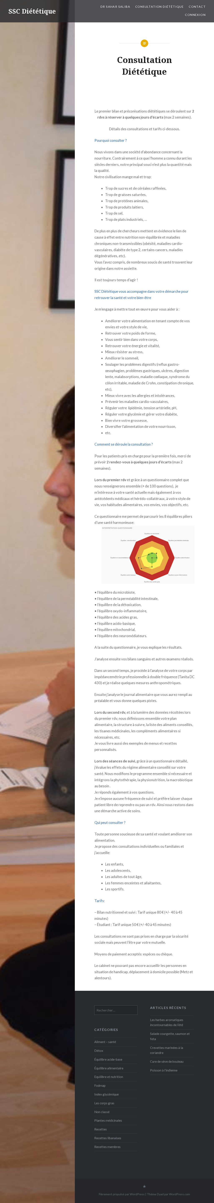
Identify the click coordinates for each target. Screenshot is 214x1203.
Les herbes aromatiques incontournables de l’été (166, 1022)
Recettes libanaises (107, 1138)
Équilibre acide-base (108, 1059)
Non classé (102, 1112)
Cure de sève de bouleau (166, 1061)
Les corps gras (104, 1103)
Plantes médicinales (108, 1120)
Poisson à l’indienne (163, 1070)
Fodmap (100, 1085)
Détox (98, 1050)
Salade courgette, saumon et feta (170, 1036)
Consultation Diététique (159, 6)
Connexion (195, 15)
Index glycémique (106, 1094)
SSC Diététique (32, 11)
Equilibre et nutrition (108, 1077)
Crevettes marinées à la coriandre (166, 1050)
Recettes (100, 1129)
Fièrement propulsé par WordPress (122, 1194)
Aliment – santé (105, 1042)
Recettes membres (107, 1147)
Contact (197, 6)
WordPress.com (179, 1194)
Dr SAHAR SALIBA (115, 6)
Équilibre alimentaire (108, 1068)
